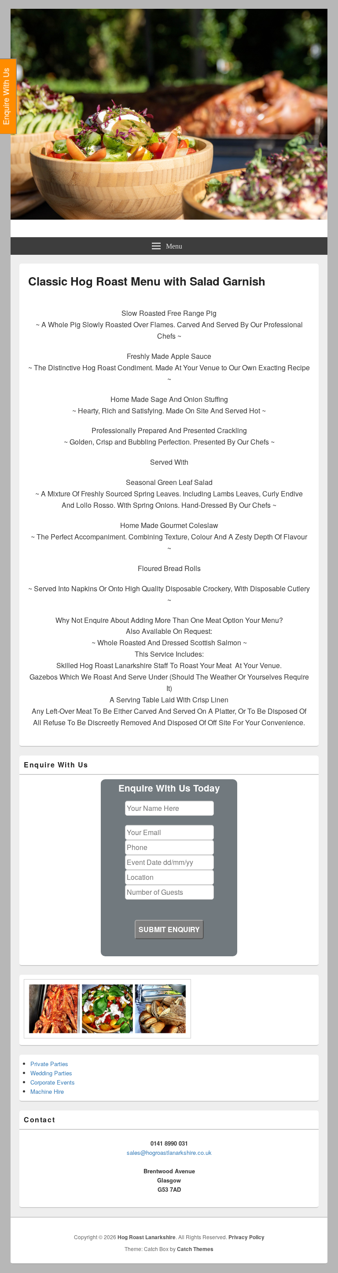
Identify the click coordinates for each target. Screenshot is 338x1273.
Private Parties (49, 1064)
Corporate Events (52, 1082)
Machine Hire (47, 1091)
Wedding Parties (51, 1073)
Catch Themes (195, 1249)
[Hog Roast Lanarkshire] (169, 217)
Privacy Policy (246, 1237)
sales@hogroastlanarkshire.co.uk (169, 1152)
